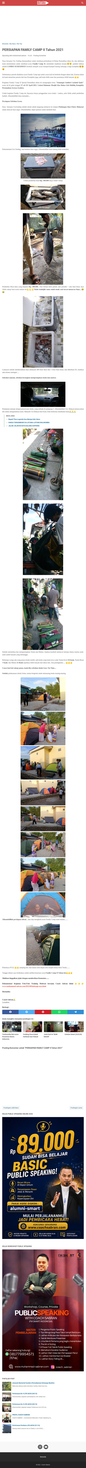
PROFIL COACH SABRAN (21, 1415)
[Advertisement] (43, 26)
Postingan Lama (76, 1108)
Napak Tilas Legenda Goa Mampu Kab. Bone (24, 419)
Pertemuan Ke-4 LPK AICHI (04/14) (24, 1393)
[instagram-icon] (40, 1447)
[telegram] (75, 1012)
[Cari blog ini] (82, 3)
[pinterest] (43, 1012)
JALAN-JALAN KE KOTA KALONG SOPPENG (24, 426)
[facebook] (10, 1012)
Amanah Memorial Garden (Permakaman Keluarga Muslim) (33, 1383)
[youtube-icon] (46, 1447)
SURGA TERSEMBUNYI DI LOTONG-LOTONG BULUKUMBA (28, 422)
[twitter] (27, 1012)
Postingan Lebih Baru (11, 1108)
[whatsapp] (59, 1012)
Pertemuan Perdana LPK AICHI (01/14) (26, 1425)
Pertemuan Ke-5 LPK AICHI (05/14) (24, 1404)
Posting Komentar (39, 55)
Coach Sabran (45, 1465)
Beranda (43, 1457)
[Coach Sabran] (43, 3)
